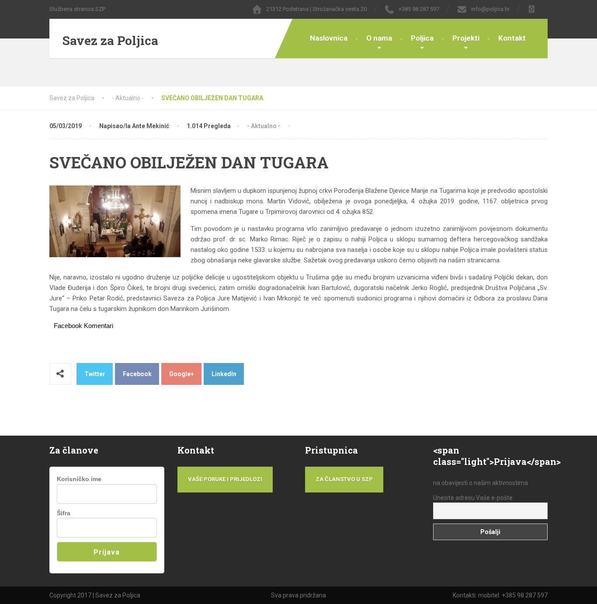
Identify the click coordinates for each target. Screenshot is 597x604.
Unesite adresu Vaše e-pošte (473, 497)
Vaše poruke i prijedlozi (225, 479)
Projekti (465, 38)
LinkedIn (224, 373)
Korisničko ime (79, 478)
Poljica (422, 38)
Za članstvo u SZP (344, 479)
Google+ (181, 373)
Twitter (94, 373)
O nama (379, 38)
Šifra (63, 513)
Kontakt (512, 38)
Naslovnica (328, 38)
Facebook (137, 373)
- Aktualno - (264, 125)
